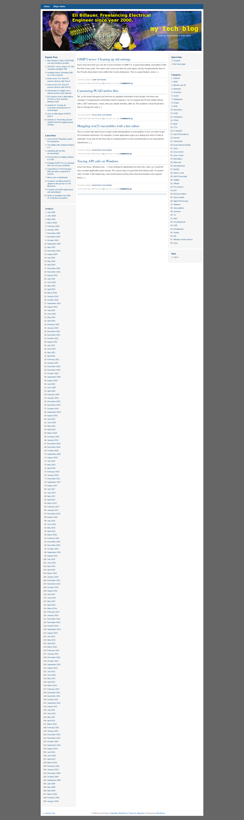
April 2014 (51, 605)
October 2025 (52, 240)
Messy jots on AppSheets (57, 177)
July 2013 (51, 636)
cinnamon (177, 92)
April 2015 (51, 570)
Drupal (176, 103)
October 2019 (52, 409)
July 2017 (51, 489)
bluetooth (177, 89)
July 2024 (51, 258)
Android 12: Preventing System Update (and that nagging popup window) (60, 122)
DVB (175, 106)
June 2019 (51, 423)
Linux (175, 148)
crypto (176, 96)
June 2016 (51, 524)
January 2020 (52, 398)
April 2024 (51, 265)
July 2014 (51, 594)
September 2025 (54, 244)
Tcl (174, 215)
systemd (176, 211)
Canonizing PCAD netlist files (97, 90)
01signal (176, 61)
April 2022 (51, 321)
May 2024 (51, 261)
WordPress (160, 813)
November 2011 (53, 696)
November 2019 (53, 405)
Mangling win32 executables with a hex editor (108, 125)
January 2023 (52, 296)
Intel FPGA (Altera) (181, 134)
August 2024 (52, 254)
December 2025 (53, 233)
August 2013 (52, 633)
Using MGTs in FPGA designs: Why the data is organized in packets (59, 171)
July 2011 (51, 710)
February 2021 (53, 359)
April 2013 (51, 643)
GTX (175, 127)
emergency (178, 117)
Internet (176, 138)
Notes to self (178, 173)
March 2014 (52, 608)
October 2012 (52, 661)
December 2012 (53, 657)
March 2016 (52, 535)
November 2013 (53, 622)
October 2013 (52, 626)
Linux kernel (178, 152)
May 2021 (51, 352)
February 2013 (53, 650)
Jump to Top (50, 813)
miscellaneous (179, 166)
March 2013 (52, 647)
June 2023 (51, 282)
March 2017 (52, 503)
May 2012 (51, 678)
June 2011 (51, 713)
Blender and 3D (179, 85)
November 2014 (53, 584)
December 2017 (53, 479)
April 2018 (51, 468)
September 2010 (54, 745)
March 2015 (52, 573)
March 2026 (52, 223)
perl (99, 115)
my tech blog (174, 29)
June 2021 (51, 349)
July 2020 (51, 384)
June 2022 (51, 314)
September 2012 (54, 664)
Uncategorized (179, 222)
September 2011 (53, 703)
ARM (175, 82)
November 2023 (53, 272)
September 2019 (54, 412)
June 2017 (51, 493)
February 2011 (53, 728)
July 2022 (51, 310)
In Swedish (177, 131)
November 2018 (53, 447)
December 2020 (53, 366)
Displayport (178, 99)
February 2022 (53, 324)
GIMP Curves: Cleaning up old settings (104, 59)
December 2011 (53, 693)
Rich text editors (180, 194)
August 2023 (52, 275)
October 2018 (52, 451)
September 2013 (54, 629)
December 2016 (53, 514)
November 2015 (53, 545)
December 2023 (53, 268)
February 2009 (53, 798)
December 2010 (53, 735)
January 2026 (52, 230)
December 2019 (53, 401)
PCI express (178, 187)
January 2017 (52, 510)
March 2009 (52, 794)
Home (47, 6)
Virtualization (178, 229)
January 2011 (52, 731)
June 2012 (51, 675)
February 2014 (53, 612)
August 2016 (52, 517)
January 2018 (52, 475)
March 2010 (52, 763)
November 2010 (53, 738)
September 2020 (54, 377)
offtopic (176, 183)
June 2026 (51, 216)
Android (176, 78)
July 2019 (51, 419)
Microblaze (177, 159)
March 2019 (52, 433)
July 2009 (51, 784)
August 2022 (52, 307)
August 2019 (52, 416)
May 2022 (51, 317)
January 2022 (52, 328)
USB (175, 225)
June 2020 (51, 388)
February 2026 (53, 226)
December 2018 (53, 444)
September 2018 (54, 454)
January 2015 (52, 577)
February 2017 (53, 507)
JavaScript (177, 141)
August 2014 (52, 591)
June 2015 (51, 563)
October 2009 (52, 777)
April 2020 (51, 391)
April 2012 (51, 682)
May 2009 (51, 787)
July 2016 (51, 521)
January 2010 (52, 770)
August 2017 (52, 486)
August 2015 (52, 556)
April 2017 (51, 500)
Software (101, 80)
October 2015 (52, 549)
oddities (176, 180)
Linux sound (178, 155)
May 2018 (51, 465)
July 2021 (51, 345)
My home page (179, 64)
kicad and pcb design (182, 145)
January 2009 (52, 801)
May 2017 (51, 496)
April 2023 (51, 289)
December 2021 (53, 331)
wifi (174, 236)
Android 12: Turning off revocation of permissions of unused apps (58, 107)
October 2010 (52, 741)
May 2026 (51, 219)
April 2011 (51, 721)
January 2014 (52, 615)
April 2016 (51, 531)
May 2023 (51, 286)
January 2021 (52, 363)
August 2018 (52, 458)
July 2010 (51, 752)
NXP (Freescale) (180, 176)
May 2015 (51, 566)
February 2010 (53, 766)
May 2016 (51, 528)
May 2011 (51, 717)
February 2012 (53, 689)
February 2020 (53, 394)
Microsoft (97, 150)
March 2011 (52, 724)
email (175, 113)
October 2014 (52, 587)
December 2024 (53, 251)
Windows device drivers (183, 239)
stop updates (178, 208)
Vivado (176, 233)
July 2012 (51, 671)
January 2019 (52, 440)
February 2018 (53, 472)
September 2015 (54, 552)
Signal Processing (180, 201)
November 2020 (53, 370)
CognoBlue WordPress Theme (121, 813)
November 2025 (53, 237)
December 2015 (53, 542)
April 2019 (51, 429)
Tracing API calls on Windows (98, 161)
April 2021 (51, 356)
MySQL (176, 169)
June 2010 (51, 756)
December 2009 (53, 773)
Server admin (178, 197)
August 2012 (52, 668)
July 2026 (51, 212)
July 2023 (51, 279)
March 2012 (52, 685)
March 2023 (52, 293)
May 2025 (51, 247)
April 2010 (51, 759)
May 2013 (51, 640)
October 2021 (52, 338)
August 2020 (52, 381)
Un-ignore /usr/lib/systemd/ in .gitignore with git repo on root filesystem (59, 183)
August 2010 (52, 749)
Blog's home (59, 6)
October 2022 (52, 300)
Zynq (175, 243)
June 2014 (51, 598)
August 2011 (52, 706)
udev (175, 218)
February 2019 (53, 437)
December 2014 (53, 580)
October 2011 (52, 700)
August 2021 (52, 342)
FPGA (94, 115)
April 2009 (51, 791)
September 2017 (54, 482)
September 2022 (54, 303)
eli (103, 83)
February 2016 (53, 538)
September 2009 (54, 780)
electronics (177, 110)
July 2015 (51, 559)
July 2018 (51, 461)
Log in (175, 257)
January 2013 (52, 654)
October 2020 (52, 373)
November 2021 (53, 335)
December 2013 (53, 619)
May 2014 (51, 601)
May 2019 (51, 426)
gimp (94, 80)
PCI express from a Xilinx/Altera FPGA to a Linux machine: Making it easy (60, 99)
